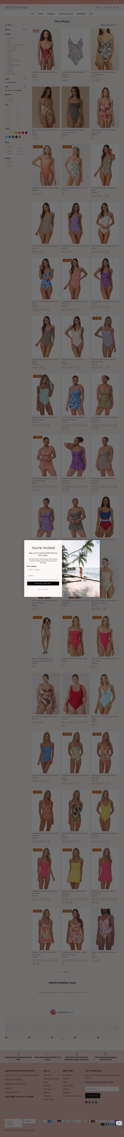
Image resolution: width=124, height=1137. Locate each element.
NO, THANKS (43, 589)
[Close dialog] (97, 542)
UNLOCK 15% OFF (43, 583)
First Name (32, 566)
